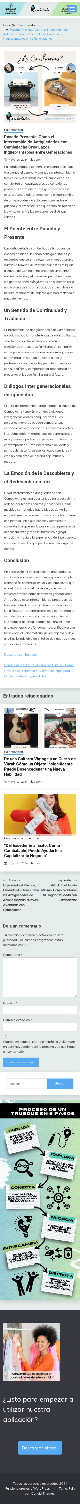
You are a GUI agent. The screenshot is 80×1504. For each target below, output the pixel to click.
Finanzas (33, 838)
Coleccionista (13, 130)
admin (38, 159)
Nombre (10, 1003)
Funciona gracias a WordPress (28, 1488)
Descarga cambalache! (20, 654)
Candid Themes (43, 1493)
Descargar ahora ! (40, 1447)
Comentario (12, 955)
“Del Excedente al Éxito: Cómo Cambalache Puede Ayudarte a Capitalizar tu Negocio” (33, 850)
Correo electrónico (17, 1020)
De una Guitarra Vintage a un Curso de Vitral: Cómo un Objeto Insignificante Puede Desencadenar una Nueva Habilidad (40, 766)
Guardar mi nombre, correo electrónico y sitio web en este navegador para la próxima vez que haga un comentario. (39, 1046)
